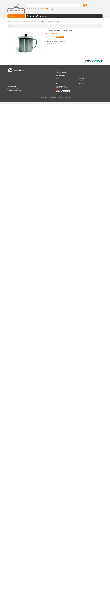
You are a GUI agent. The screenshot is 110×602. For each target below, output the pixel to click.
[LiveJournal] (102, 61)
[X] (88, 61)
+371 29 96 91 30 (14, 75)
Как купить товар (12, 86)
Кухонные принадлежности (29, 21)
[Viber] (90, 61)
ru (19, 4)
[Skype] (95, 61)
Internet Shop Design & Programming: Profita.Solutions (58, 97)
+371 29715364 (41, 9)
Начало (10, 21)
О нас (57, 70)
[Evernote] (97, 61)
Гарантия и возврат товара (14, 90)
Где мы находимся (61, 72)
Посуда (39, 21)
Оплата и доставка (12, 88)
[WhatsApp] (92, 61)
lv (22, 4)
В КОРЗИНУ (59, 37)
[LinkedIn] (99, 61)
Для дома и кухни (17, 21)
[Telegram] (86, 61)
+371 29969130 (32, 9)
